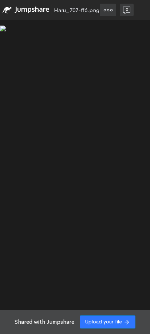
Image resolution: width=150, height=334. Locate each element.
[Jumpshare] (25, 10)
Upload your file (103, 321)
